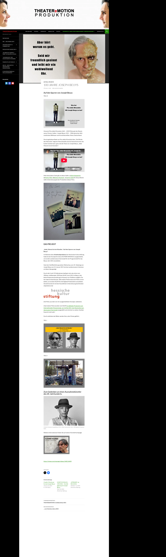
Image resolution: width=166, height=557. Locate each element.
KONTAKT (36, 31)
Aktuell (58, 31)
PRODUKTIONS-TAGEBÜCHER (9, 49)
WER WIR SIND (28, 31)
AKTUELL (46, 82)
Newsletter (51, 31)
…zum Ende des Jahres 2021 (51, 508)
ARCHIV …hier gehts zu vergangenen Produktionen (8, 67)
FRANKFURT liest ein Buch (9, 62)
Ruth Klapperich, (76, 175)
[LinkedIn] (6, 83)
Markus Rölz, (49, 177)
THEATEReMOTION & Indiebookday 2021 (55, 501)
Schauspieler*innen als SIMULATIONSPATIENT (8, 72)
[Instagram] (9, 83)
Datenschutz (100, 31)
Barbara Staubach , (59, 177)
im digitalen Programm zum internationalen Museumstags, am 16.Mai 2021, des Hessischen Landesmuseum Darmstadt (64, 308)
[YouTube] (12, 83)
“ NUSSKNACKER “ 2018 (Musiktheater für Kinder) (9, 58)
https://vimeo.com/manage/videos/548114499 (58, 461)
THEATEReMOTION (10, 31)
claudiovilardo (58, 88)
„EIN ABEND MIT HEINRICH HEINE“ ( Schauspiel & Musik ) (9, 53)
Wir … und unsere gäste (8, 41)
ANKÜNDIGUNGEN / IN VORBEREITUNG (7, 45)
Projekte (51, 82)
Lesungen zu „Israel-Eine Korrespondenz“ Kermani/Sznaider (78, 31)
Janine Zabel (70, 177)
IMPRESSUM (43, 31)
